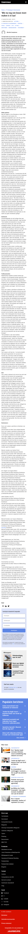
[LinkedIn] (6, 606)
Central (20, 23)
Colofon (3, 874)
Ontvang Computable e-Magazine (10, 827)
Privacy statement (6, 923)
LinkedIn (6, 898)
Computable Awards (6, 822)
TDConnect (21, 27)
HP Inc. (17, 25)
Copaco (8, 25)
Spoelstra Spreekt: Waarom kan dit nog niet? (12, 728)
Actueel (16, 21)
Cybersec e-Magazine (7, 830)
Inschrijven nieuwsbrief (7, 883)
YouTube (6, 901)
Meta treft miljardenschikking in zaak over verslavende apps (13, 734)
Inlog (2, 885)
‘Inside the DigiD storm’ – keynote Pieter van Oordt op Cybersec (12, 713)
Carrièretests (4, 816)
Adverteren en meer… (7, 849)
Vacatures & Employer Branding (10, 858)
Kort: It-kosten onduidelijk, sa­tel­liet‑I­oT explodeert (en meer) (18, 800)
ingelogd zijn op (13, 687)
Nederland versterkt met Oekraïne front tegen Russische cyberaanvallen (11, 721)
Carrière (13, 767)
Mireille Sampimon (12, 32)
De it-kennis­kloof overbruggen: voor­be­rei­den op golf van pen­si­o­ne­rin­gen (19, 772)
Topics (3, 833)
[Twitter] (8, 606)
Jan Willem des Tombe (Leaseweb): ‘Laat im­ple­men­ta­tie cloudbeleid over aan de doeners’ (18, 791)
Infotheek (4, 27)
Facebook (6, 893)
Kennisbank (4, 819)
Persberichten (5, 861)
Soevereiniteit (15, 748)
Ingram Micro (12, 27)
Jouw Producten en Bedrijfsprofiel (10, 852)
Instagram (6, 904)
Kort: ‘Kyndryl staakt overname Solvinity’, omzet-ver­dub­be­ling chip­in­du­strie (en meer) (18, 753)
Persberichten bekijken (7, 864)
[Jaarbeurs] (14, 931)
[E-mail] (3, 606)
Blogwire (3, 867)
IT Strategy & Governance (13, 10)
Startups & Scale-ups (17, 777)
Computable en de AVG (7, 877)
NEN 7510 (4, 842)
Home (3, 10)
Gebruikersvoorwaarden (8, 919)
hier (13, 643)
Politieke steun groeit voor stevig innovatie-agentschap (17, 781)
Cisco (3, 25)
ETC (13, 25)
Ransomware (4, 839)
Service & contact (6, 880)
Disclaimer (4, 915)
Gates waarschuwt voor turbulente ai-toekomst (10, 707)
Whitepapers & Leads (7, 855)
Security (3, 527)
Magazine (4, 825)
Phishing (3, 836)
